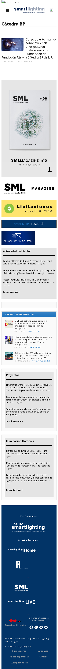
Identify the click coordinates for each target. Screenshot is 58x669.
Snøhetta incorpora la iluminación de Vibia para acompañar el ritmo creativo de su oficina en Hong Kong (28, 412)
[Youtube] (46, 627)
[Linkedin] (36, 627)
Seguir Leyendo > (11, 292)
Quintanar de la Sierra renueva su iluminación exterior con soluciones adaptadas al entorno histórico (28, 400)
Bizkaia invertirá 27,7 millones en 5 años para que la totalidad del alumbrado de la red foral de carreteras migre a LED (33, 355)
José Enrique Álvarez (41, 361)
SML (29, 646)
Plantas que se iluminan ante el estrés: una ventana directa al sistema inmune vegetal (26, 452)
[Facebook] (31, 627)
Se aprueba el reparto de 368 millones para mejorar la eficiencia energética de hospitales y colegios (29, 271)
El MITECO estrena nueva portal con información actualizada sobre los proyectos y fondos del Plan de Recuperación (31, 325)
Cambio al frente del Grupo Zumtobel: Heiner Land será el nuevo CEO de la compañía (27, 262)
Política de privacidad (19, 656)
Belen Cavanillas (8, 61)
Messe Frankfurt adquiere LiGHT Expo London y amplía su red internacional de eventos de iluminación (29, 281)
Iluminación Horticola (20, 441)
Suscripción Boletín (19, 662)
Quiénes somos (19, 651)
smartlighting (34, 331)
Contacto (43, 656)
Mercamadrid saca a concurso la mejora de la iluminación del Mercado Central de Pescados (28, 464)
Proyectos (12, 375)
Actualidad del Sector (17, 251)
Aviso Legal (43, 651)
